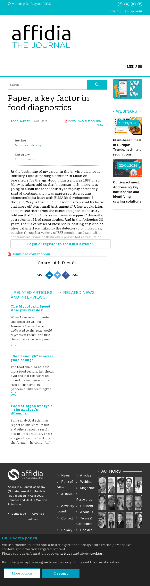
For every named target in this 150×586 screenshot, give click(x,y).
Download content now (30, 254)
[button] (134, 66)
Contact (66, 518)
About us (85, 512)
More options (22, 573)
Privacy (65, 530)
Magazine (86, 488)
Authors (66, 494)
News (64, 475)
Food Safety (20, 121)
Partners (85, 506)
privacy (66, 553)
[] (14, 344)
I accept (61, 573)
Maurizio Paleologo (29, 145)
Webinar (85, 481)
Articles (84, 475)
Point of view (24, 159)
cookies (97, 553)
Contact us (17, 513)
